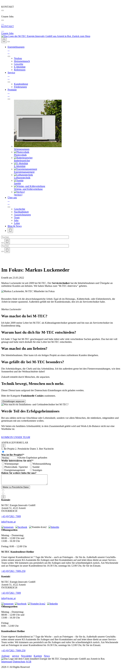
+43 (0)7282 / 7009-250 (13, 571)
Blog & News (15, 226)
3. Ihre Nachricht (45, 448)
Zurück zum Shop (81, 36)
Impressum (6, 661)
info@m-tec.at (8, 521)
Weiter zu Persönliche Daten (16, 487)
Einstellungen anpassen (13, 401)
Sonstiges (37, 470)
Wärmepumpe (11, 463)
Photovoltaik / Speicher (16, 467)
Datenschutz (19, 661)
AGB (28, 661)
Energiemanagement (14, 470)
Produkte (12, 92)
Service (11, 75)
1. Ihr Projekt (7, 448)
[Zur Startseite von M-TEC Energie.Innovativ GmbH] (36, 36)
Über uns (12, 200)
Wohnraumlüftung (42, 463)
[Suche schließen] (2, 242)
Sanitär (36, 467)
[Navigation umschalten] (8, 41)
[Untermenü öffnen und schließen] (9, 56)
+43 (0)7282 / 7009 (11, 516)
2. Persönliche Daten (25, 448)
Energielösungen (16, 50)
